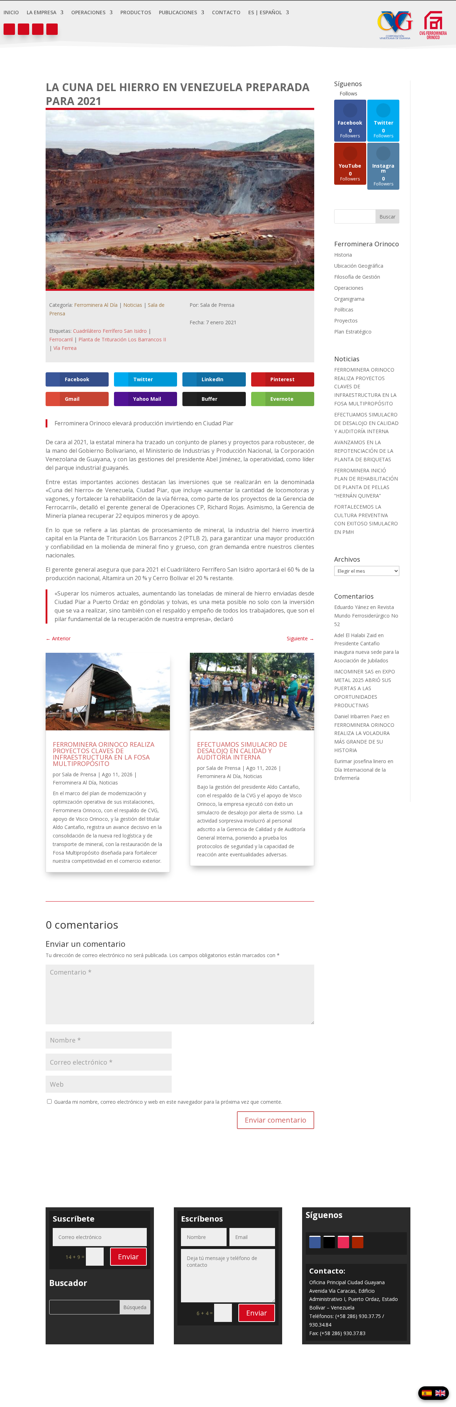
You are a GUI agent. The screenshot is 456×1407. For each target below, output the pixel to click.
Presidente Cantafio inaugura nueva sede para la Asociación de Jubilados (366, 652)
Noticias (132, 304)
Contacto (226, 13)
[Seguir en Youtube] (52, 29)
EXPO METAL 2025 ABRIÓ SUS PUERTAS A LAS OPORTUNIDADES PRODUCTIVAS (364, 688)
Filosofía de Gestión (357, 276)
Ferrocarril (61, 339)
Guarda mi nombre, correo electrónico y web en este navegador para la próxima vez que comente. (168, 1101)
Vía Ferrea (65, 348)
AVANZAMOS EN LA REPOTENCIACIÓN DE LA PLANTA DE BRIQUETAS (363, 451)
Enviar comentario (275, 1120)
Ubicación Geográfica (358, 265)
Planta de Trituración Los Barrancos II (122, 339)
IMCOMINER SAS (354, 671)
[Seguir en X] (23, 29)
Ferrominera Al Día (96, 304)
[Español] (427, 1393)
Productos (135, 13)
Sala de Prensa (79, 774)
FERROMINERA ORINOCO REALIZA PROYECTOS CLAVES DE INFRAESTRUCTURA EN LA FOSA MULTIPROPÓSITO (103, 754)
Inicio (11, 13)
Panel (228, 1375)
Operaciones (88, 13)
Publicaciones (178, 13)
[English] (440, 1393)
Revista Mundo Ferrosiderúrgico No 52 (366, 616)
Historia (343, 254)
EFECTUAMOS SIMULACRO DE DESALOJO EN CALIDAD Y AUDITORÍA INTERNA (242, 750)
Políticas (343, 309)
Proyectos (346, 320)
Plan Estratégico (353, 331)
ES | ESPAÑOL (265, 13)
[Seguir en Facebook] (9, 29)
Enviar (128, 1256)
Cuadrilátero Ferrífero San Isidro (110, 330)
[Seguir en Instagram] (37, 29)
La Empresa (41, 13)
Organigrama (349, 298)
